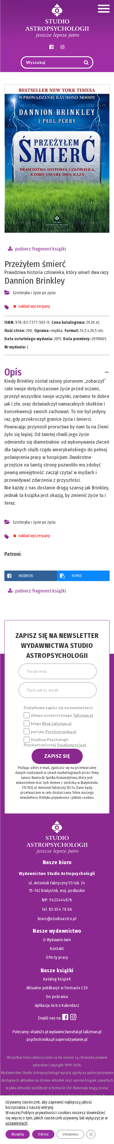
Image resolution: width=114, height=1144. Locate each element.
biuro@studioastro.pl (57, 918)
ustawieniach (16, 1123)
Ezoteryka (21, 292)
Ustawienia (70, 1134)
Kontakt (57, 948)
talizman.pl (92, 1031)
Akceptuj (17, 1134)
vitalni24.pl (39, 1031)
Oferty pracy (57, 957)
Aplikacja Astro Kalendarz (57, 1005)
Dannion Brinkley (34, 280)
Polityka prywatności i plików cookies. (66, 798)
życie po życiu (44, 292)
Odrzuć (43, 1134)
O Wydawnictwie (57, 939)
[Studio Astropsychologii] (57, 20)
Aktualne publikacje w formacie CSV (57, 987)
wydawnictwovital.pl (65, 1031)
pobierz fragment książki (40, 249)
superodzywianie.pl (71, 1039)
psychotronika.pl (40, 1039)
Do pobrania (57, 996)
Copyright (56, 1065)
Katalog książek (57, 979)
